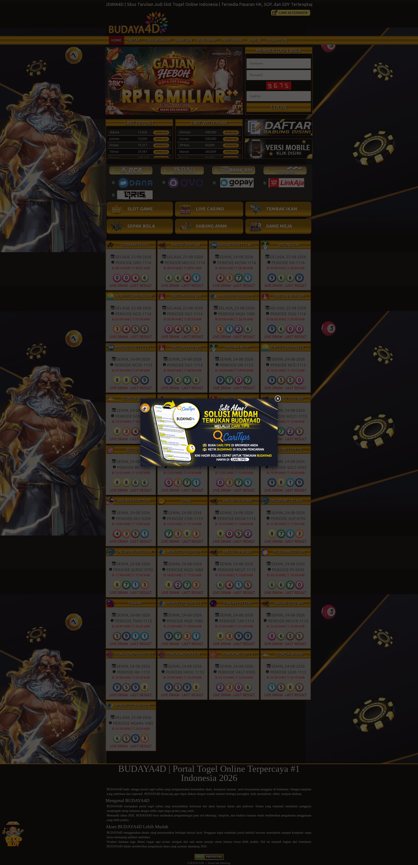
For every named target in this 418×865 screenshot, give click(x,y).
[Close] (277, 399)
